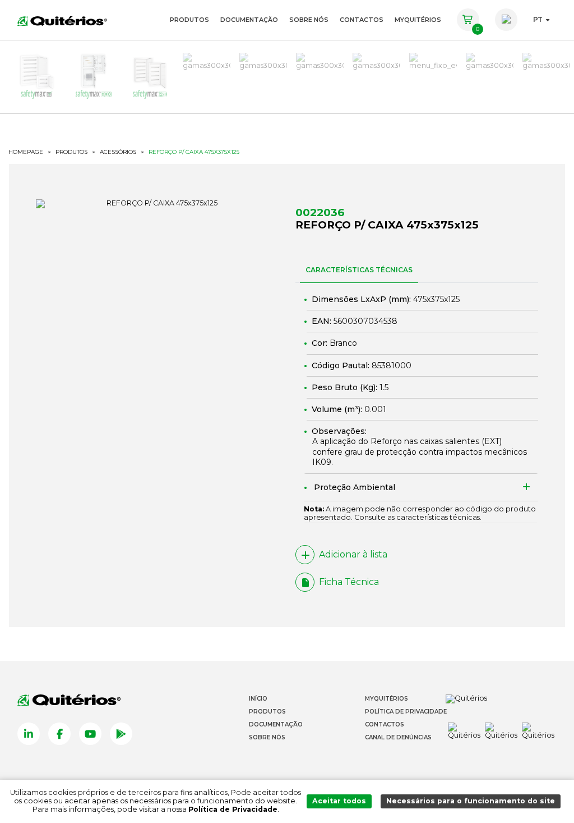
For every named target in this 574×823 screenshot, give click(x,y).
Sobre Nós (308, 20)
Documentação (249, 20)
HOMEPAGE (25, 152)
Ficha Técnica (349, 582)
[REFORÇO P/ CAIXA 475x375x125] (157, 203)
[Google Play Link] (121, 734)
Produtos (189, 20)
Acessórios (118, 152)
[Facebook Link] (59, 734)
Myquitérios (386, 698)
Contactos (361, 20)
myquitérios (418, 20)
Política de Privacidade (406, 711)
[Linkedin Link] (28, 734)
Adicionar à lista (353, 554)
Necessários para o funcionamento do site (470, 801)
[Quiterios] (62, 19)
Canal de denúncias (398, 737)
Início (258, 698)
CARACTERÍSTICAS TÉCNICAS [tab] (359, 270)
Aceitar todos (339, 801)
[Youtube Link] (90, 734)
